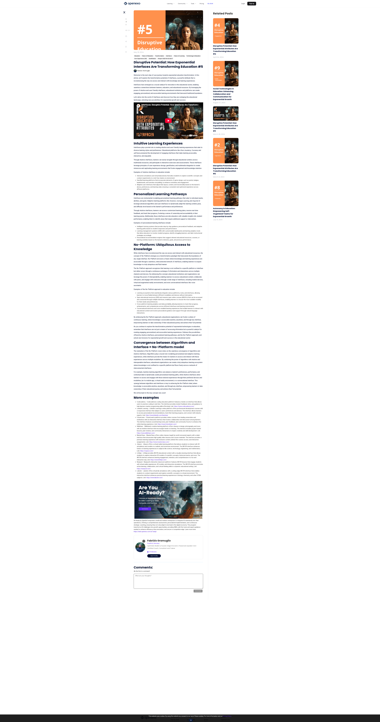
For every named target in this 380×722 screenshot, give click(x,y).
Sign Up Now (167, 81)
